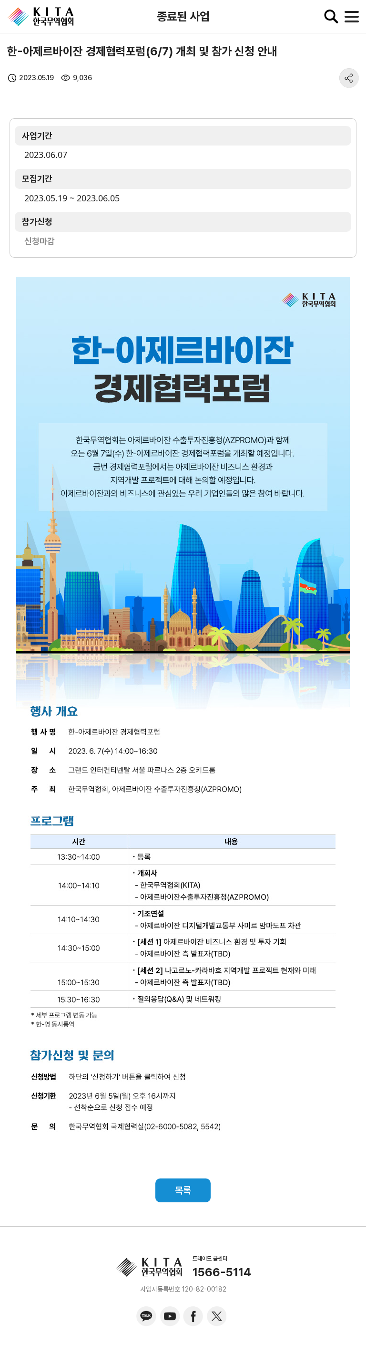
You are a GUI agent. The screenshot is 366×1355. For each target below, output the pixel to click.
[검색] (331, 17)
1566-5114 (222, 1272)
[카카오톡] (146, 1316)
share (349, 78)
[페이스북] (193, 1316)
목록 (183, 1190)
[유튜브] (170, 1316)
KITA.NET (40, 16)
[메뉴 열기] (352, 16)
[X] (216, 1316)
